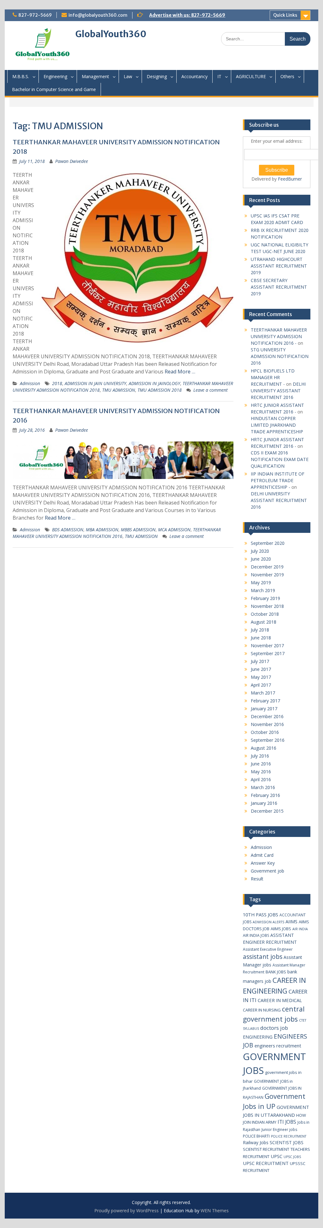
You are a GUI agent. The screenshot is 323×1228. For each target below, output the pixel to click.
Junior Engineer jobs (279, 1129)
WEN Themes (215, 1211)
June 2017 (261, 669)
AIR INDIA (300, 929)
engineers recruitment (278, 1045)
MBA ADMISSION (102, 530)
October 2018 (265, 614)
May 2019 (261, 582)
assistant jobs (262, 956)
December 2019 (267, 567)
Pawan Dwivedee (71, 161)
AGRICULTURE (251, 76)
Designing (157, 76)
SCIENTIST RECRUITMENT (266, 1149)
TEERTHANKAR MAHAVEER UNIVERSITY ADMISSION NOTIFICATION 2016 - (279, 336)
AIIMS (291, 921)
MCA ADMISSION (174, 530)
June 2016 (261, 764)
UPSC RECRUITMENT (266, 1163)
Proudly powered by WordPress (126, 1211)
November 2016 (267, 724)
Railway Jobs (255, 1142)
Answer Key (263, 863)
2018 (57, 383)
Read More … (180, 371)
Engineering (55, 76)
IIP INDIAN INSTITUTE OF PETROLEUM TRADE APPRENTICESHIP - (277, 480)
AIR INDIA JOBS (256, 935)
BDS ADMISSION (67, 530)
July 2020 (260, 551)
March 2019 (263, 590)
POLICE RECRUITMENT (288, 1136)
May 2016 (261, 772)
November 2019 (267, 575)
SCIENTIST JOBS (286, 1142)
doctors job (274, 1027)
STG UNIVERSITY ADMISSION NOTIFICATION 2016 (279, 356)
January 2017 (264, 709)
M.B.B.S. (20, 76)
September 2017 (268, 653)
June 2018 (261, 638)
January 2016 (264, 803)
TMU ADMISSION (118, 390)
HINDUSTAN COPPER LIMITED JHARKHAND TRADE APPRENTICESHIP (277, 425)
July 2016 (260, 756)
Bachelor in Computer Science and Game (54, 89)
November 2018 (267, 606)
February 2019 (265, 598)
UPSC (276, 1156)
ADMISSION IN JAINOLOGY (154, 383)
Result (257, 879)
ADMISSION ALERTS (268, 922)
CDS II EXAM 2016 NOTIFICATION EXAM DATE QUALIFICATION (279, 459)
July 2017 (260, 661)
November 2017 (267, 646)
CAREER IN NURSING (262, 1010)
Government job (267, 871)
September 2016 (268, 740)
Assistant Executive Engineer (268, 949)
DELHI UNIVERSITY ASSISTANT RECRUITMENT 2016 (278, 390)
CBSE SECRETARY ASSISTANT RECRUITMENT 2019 (279, 287)
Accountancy (194, 76)
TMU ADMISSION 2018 (160, 390)
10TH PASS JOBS (260, 914)
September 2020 (268, 543)
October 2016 (265, 732)
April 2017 (261, 685)
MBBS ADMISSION (138, 530)
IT (219, 76)
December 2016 (267, 716)
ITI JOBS (287, 1121)
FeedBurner (290, 179)
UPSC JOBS (292, 1157)
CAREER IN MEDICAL (280, 1000)
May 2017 (261, 677)
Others (287, 76)
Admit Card (262, 855)
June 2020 (261, 559)
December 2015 (267, 811)
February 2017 (265, 701)
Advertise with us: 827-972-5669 (187, 15)
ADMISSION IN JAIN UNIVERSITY (95, 383)
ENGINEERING (258, 1037)
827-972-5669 (35, 15)
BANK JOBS (276, 972)
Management (95, 76)
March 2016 (263, 787)
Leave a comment (210, 390)
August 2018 (263, 622)
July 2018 (260, 630)
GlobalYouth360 (110, 34)
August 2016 (263, 748)
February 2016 (265, 795)
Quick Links (285, 15)
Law (128, 76)
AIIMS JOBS (281, 928)
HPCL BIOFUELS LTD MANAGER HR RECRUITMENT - (273, 377)
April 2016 (261, 779)
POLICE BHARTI (256, 1136)
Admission (30, 383)
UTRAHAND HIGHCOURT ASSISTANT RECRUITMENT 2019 (279, 265)
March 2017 (263, 693)
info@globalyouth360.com (97, 15)
